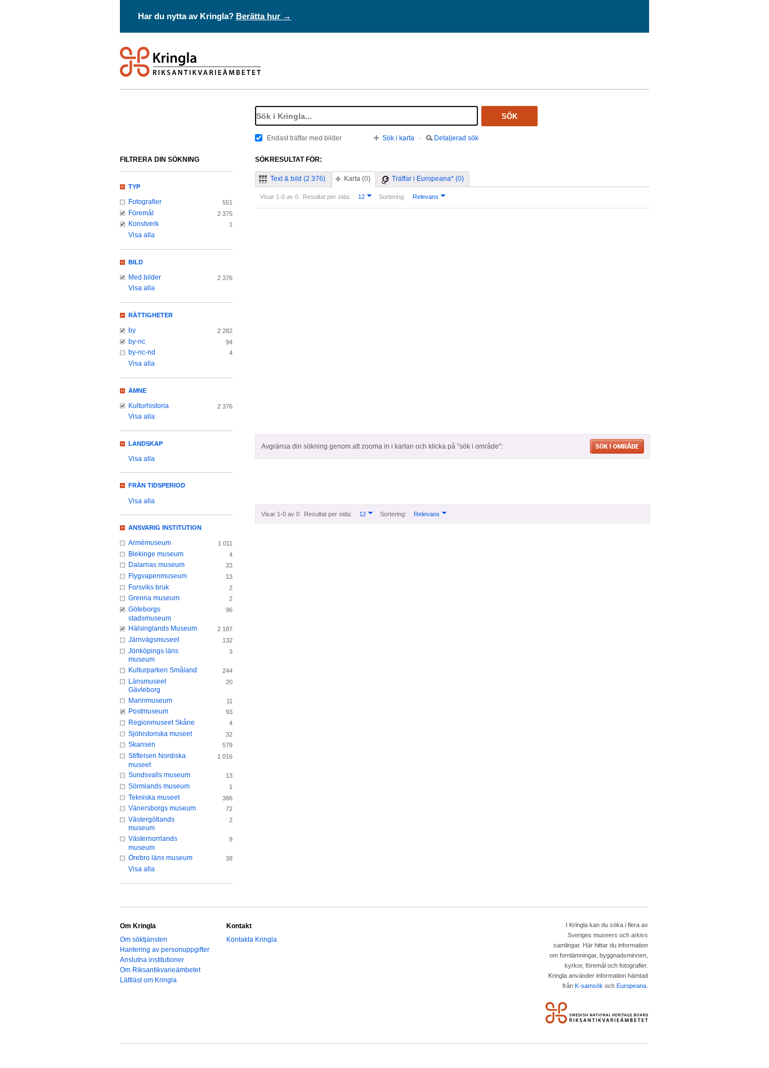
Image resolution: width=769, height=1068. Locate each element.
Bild (135, 262)
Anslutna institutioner (152, 960)
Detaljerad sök (456, 138)
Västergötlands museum (151, 824)
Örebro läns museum (160, 858)
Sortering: (392, 196)
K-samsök (589, 985)
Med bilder (144, 277)
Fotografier (145, 202)
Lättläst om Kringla (148, 980)
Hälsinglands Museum (162, 628)
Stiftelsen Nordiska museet (157, 760)
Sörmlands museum (159, 786)
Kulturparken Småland (162, 670)
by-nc (136, 341)
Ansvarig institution (165, 527)
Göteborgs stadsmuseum (149, 613)
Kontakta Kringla (251, 939)
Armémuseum (149, 543)
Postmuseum (148, 711)
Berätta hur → (263, 16)
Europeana (631, 985)
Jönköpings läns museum (153, 655)
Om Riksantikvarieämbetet (160, 970)
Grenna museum (154, 598)
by (132, 330)
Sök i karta (398, 138)
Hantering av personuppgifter (164, 950)
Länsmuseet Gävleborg (147, 685)
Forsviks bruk (148, 587)
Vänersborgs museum (162, 808)
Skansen (141, 744)
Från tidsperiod (156, 485)
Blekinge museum (156, 554)
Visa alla (141, 235)
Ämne (137, 390)
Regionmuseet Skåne (161, 722)
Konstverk (143, 224)
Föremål (141, 213)
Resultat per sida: (327, 196)
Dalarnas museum (156, 565)
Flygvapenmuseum (157, 576)
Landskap (145, 443)
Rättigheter (150, 315)
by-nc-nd (141, 352)
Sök (509, 116)
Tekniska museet (154, 797)
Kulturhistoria (148, 406)
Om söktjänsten (143, 939)
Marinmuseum (150, 700)
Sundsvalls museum (159, 775)
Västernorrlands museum (152, 843)
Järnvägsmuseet (153, 640)
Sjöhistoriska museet (160, 734)
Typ (134, 186)
